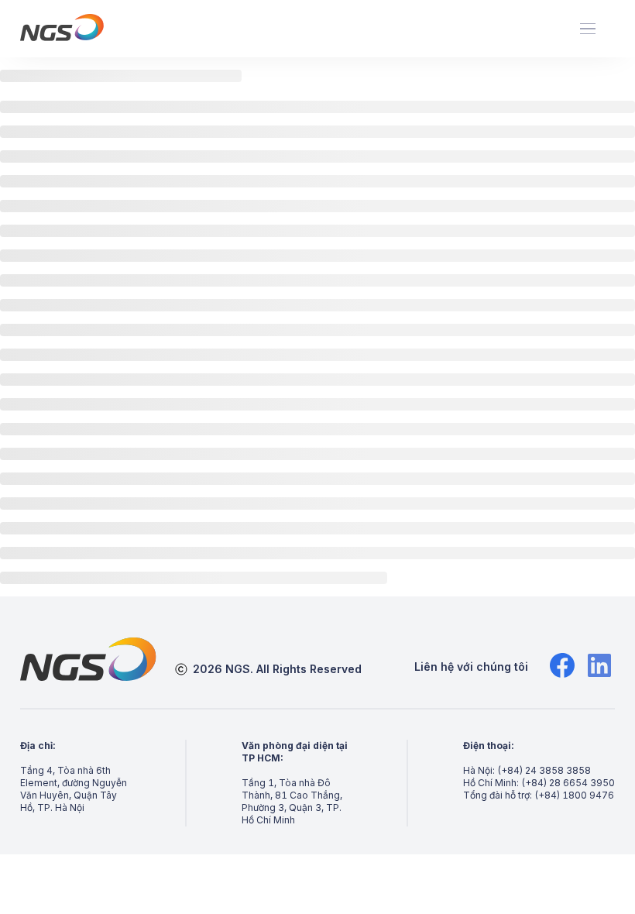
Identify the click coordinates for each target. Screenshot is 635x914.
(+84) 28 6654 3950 (568, 783)
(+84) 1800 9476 (574, 795)
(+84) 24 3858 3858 (544, 770)
